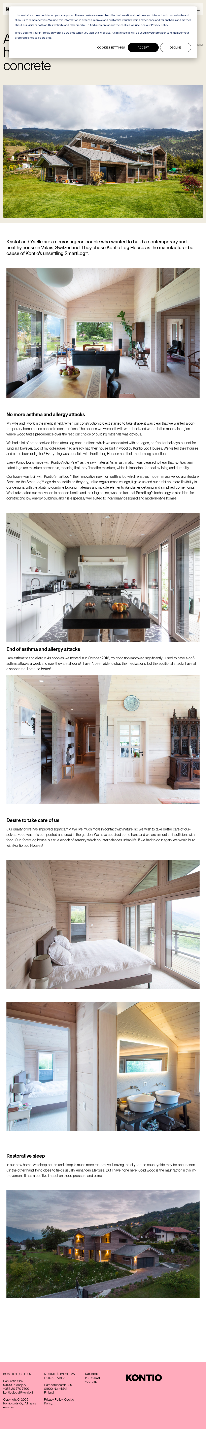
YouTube (91, 1381)
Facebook (92, 1374)
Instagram (92, 1378)
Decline (175, 47)
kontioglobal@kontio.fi (18, 1392)
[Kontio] (144, 1378)
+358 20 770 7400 (16, 1389)
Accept (143, 47)
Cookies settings (111, 47)
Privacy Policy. (53, 1399)
